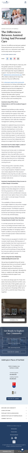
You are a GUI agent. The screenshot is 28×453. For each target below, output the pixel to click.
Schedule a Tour (14, 320)
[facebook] (7, 58)
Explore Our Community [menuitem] (8, 407)
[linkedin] (10, 58)
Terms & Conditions (14, 434)
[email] (18, 58)
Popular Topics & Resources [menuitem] (10, 413)
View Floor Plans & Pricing (14, 339)
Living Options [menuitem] (5, 410)
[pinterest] (14, 58)
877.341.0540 (14, 428)
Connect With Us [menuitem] (6, 418)
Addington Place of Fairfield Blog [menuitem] (11, 415)
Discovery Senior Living (9, 54)
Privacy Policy (14, 431)
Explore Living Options (14, 343)
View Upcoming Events (14, 347)
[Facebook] (14, 441)
